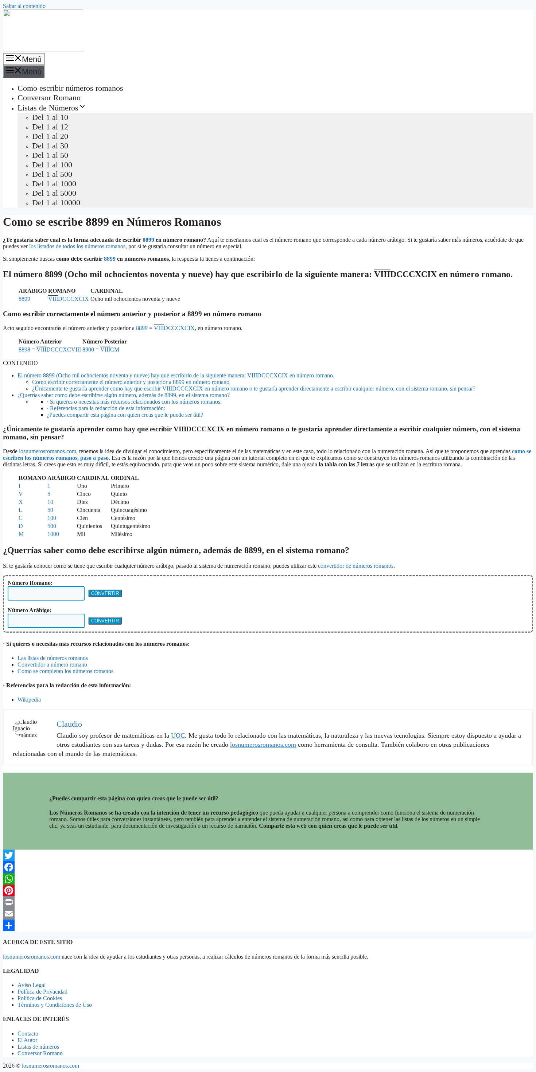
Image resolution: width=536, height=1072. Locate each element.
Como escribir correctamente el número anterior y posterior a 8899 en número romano (130, 382)
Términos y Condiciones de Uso (55, 1005)
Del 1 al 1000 (54, 183)
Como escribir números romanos (70, 88)
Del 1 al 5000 (54, 193)
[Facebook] (268, 867)
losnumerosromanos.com (47, 451)
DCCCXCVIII (58, 349)
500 (51, 526)
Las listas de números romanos (53, 658)
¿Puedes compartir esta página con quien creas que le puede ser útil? (125, 415)
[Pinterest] (268, 890)
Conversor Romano (49, 97)
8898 (24, 349)
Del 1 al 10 (50, 117)
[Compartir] (268, 925)
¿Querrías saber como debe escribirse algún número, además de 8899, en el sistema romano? (124, 395)
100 (51, 518)
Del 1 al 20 (50, 136)
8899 (148, 240)
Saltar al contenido (24, 6)
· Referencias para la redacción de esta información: (106, 408)
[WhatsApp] (268, 879)
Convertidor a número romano (52, 664)
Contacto (28, 1033)
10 (50, 502)
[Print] (268, 902)
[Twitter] (268, 855)
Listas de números (38, 1047)
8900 (88, 349)
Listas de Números (48, 107)
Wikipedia (29, 699)
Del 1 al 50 (50, 155)
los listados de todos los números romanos (77, 246)
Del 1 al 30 (50, 145)
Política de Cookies (40, 998)
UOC (178, 735)
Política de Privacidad (42, 992)
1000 (53, 534)
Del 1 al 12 (50, 126)
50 (50, 510)
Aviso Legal (32, 985)
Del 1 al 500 (52, 174)
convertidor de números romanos (355, 566)
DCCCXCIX (68, 299)
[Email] (268, 914)
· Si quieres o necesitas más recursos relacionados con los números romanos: (134, 402)
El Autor (27, 1040)
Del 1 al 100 (52, 164)
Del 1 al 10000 (56, 202)
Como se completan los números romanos (65, 671)
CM (109, 349)
